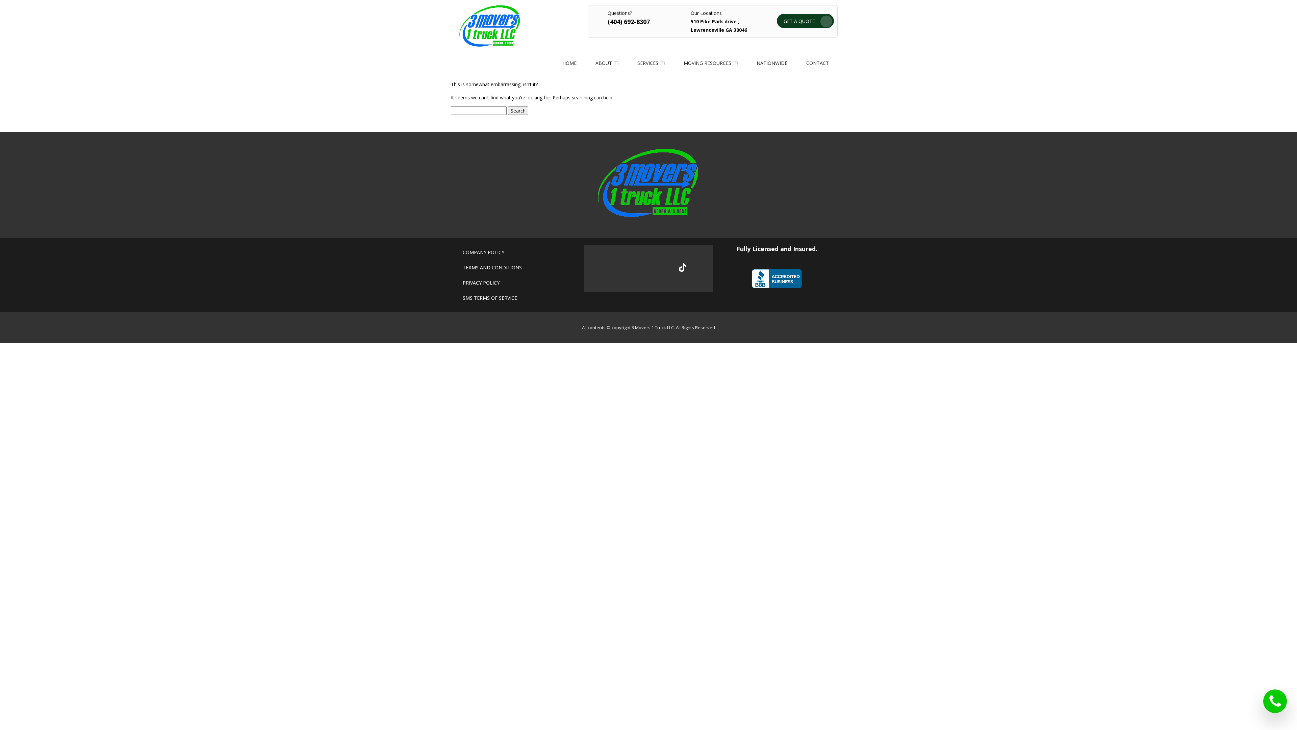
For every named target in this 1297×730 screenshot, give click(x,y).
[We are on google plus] (637, 269)
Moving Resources (707, 63)
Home (569, 63)
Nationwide (772, 63)
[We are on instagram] (660, 269)
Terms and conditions (492, 267)
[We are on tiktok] (682, 267)
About (603, 63)
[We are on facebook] (615, 269)
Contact (817, 63)
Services (647, 63)
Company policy (483, 252)
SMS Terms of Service (490, 298)
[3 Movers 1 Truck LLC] (489, 45)
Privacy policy (481, 282)
